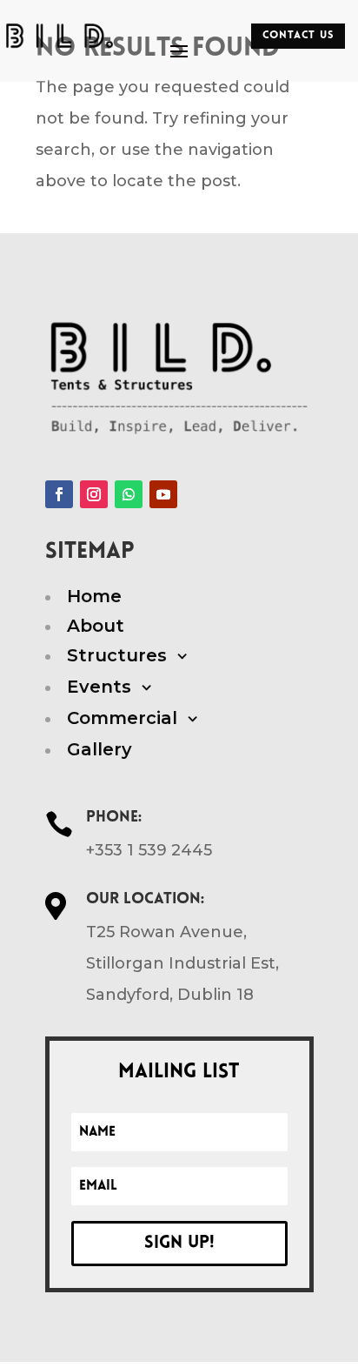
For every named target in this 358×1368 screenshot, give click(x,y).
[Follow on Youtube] (163, 494)
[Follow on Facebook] (59, 494)
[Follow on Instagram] (94, 494)
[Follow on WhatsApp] (129, 494)
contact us (298, 35)
